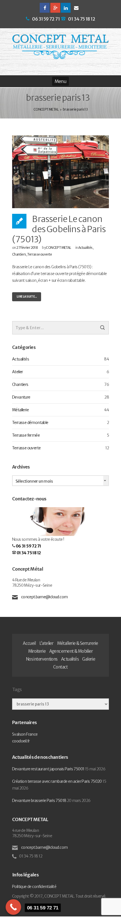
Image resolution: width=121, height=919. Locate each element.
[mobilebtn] (60, 81)
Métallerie (20, 409)
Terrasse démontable (30, 422)
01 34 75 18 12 (81, 19)
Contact (60, 667)
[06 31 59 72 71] (13, 907)
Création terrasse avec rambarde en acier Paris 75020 (57, 781)
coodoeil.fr (21, 741)
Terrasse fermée (26, 435)
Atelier (17, 371)
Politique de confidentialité (34, 886)
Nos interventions (42, 659)
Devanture (21, 397)
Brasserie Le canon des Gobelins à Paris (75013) (59, 229)
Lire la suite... (27, 296)
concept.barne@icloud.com (44, 596)
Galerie (88, 659)
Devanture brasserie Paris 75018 (39, 800)
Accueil (29, 643)
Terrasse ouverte (39, 254)
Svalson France (25, 734)
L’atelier (46, 643)
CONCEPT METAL (58, 247)
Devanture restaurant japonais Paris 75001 (48, 768)
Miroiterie (37, 651)
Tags (17, 689)
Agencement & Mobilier (71, 651)
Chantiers (19, 254)
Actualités (85, 247)
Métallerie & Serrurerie (77, 643)
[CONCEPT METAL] (60, 47)
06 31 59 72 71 (46, 19)
